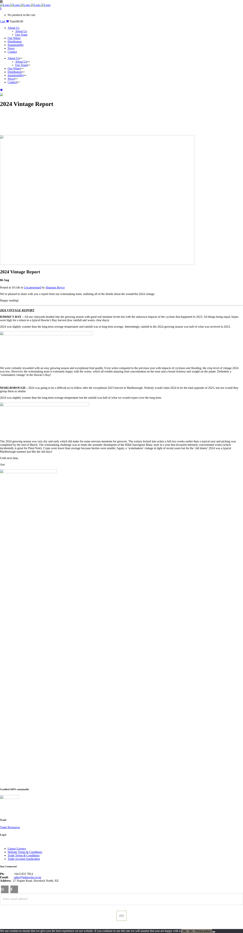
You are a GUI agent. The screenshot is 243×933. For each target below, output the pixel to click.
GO (121, 916)
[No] (213, 931)
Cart (3, 21)
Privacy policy (203, 931)
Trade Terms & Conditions (23, 855)
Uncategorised (32, 287)
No (190, 931)
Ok (184, 931)
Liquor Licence (17, 848)
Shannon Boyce (55, 287)
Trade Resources (10, 827)
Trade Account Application (24, 858)
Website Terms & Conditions (25, 852)
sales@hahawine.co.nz (27, 877)
